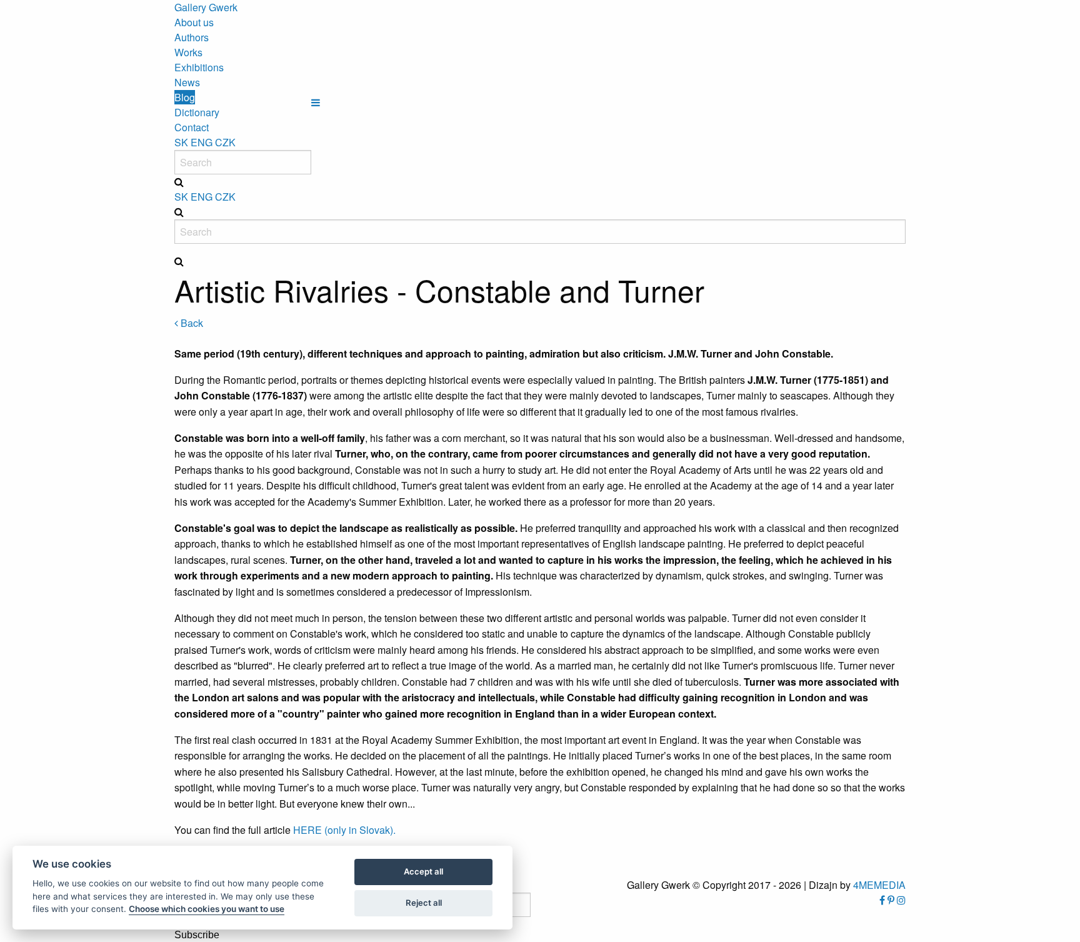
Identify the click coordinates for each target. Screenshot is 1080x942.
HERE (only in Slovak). (343, 830)
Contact (191, 127)
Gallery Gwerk (206, 7)
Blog (184, 97)
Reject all (424, 903)
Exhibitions (199, 67)
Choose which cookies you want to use (206, 909)
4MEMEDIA (879, 885)
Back (190, 323)
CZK (225, 142)
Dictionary (196, 112)
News (187, 82)
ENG (201, 142)
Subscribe (196, 935)
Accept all (423, 871)
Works (188, 52)
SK (181, 142)
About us (194, 22)
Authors (191, 37)
